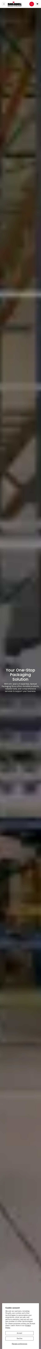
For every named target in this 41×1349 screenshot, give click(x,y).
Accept (19, 1333)
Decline (19, 1338)
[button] (4, 4)
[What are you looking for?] (31, 4)
